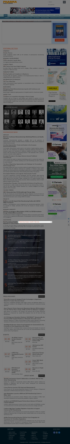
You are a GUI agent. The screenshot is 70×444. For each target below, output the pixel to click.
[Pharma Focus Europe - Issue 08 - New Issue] (28, 221)
